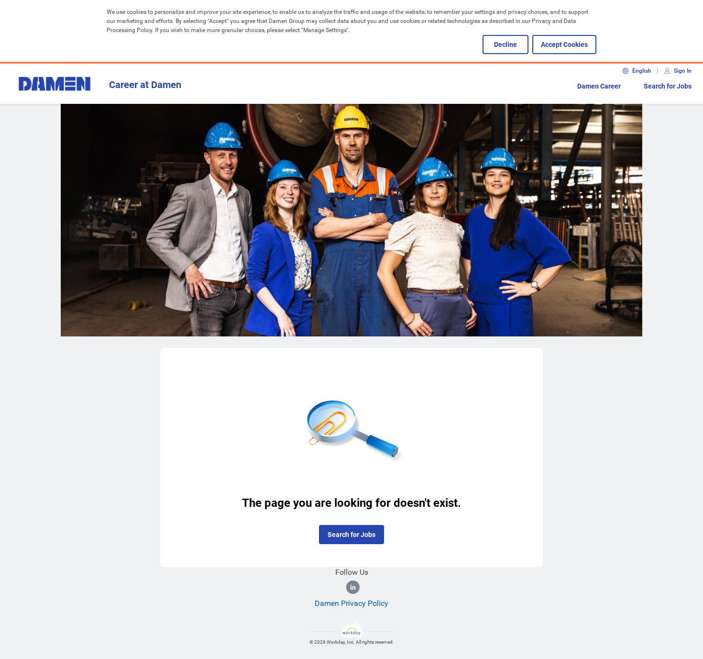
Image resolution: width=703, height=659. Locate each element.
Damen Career (599, 86)
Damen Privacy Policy (351, 603)
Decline (505, 44)
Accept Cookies (564, 44)
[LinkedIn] (353, 587)
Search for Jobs (668, 86)
